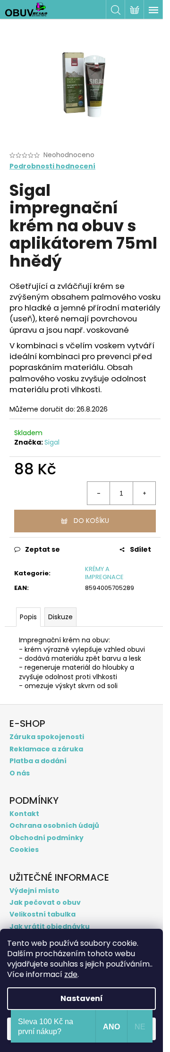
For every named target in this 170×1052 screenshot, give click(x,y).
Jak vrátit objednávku (49, 926)
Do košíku (91, 520)
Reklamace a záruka (46, 749)
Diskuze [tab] (60, 617)
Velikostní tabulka (42, 914)
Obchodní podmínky (46, 838)
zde (70, 974)
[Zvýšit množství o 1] (144, 493)
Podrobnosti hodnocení (52, 166)
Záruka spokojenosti (46, 737)
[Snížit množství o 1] (98, 493)
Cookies (24, 849)
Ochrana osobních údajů (54, 825)
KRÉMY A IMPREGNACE (104, 572)
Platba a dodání (38, 761)
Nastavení (81, 998)
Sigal (52, 442)
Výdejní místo (34, 890)
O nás (19, 773)
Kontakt (24, 813)
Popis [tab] (28, 617)
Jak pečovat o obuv (45, 902)
